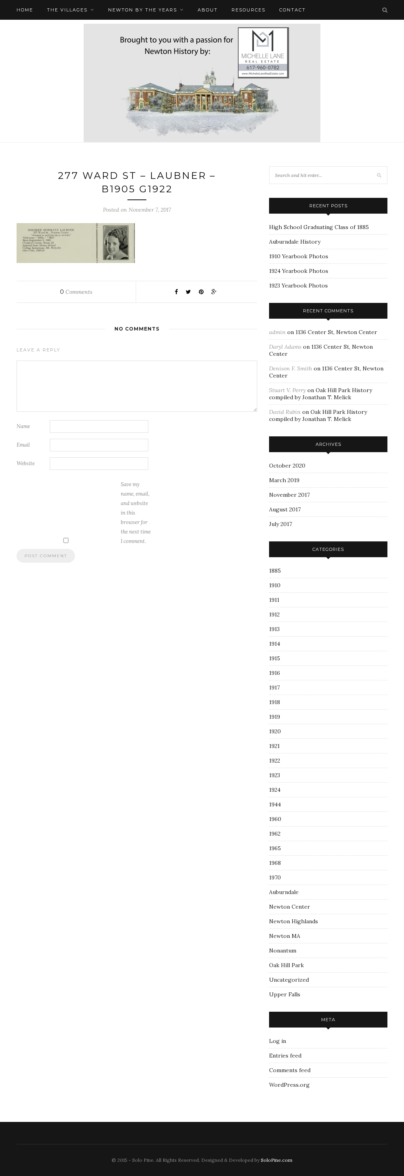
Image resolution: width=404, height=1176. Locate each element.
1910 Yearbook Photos (298, 256)
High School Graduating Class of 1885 (319, 227)
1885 (275, 570)
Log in (277, 1040)
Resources (249, 10)
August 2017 (285, 509)
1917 (274, 687)
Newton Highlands (293, 921)
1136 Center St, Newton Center (336, 332)
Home (25, 10)
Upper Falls (284, 994)
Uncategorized (289, 979)
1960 (275, 819)
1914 (274, 643)
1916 (274, 672)
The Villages (67, 10)
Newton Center (289, 906)
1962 (275, 833)
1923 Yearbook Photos (298, 285)
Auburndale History (294, 241)
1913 (274, 629)
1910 (275, 585)
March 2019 (284, 480)
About (208, 10)
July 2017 (280, 524)
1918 (274, 702)
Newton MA (284, 935)
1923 (274, 775)
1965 (275, 848)
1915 (274, 658)
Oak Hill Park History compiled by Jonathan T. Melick (320, 394)
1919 (274, 716)
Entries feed (285, 1055)
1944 (275, 804)
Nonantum (282, 950)
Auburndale (284, 892)
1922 (274, 760)
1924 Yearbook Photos (298, 270)
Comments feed (289, 1070)
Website (26, 463)
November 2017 (289, 494)
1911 (274, 599)
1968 (275, 862)
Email (23, 444)
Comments (76, 291)
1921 (274, 746)
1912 (274, 614)
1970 (275, 877)
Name (23, 426)
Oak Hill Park (286, 965)
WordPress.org (289, 1084)
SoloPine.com (276, 1160)
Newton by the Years (142, 10)
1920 (275, 731)
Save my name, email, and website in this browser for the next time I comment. (136, 513)
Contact (292, 10)
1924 (275, 789)
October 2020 (287, 465)
